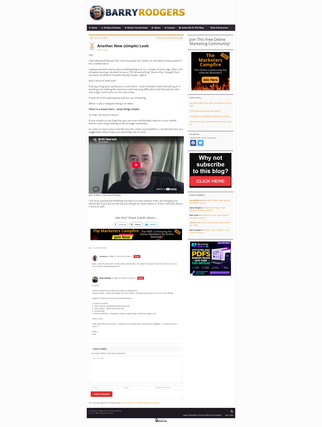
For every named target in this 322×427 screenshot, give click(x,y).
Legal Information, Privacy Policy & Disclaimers (202, 415)
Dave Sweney (105, 278)
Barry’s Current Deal (137, 27)
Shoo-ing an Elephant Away (167, 38)
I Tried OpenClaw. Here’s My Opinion (205, 111)
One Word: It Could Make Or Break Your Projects (210, 116)
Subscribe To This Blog (192, 27)
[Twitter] (200, 143)
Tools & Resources (219, 27)
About (157, 27)
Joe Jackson (195, 200)
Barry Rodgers (103, 50)
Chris (192, 222)
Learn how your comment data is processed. (140, 403)
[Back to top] (316, 421)
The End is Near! (100, 38)
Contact (171, 27)
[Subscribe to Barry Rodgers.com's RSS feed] (231, 411)
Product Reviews (112, 27)
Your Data (229, 415)
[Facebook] (193, 143)
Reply (137, 256)
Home (94, 27)
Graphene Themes (107, 413)
